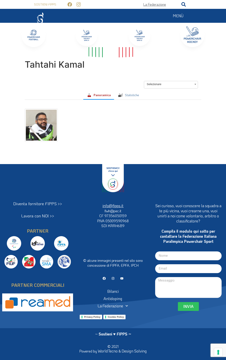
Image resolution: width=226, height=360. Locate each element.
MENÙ (178, 15)
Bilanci (113, 291)
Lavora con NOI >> (37, 215)
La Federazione (110, 305)
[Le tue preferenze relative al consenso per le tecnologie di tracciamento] (218, 352)
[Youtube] (122, 278)
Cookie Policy (116, 316)
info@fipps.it (112, 205)
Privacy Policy (92, 316)
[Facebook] (104, 278)
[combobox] (171, 84)
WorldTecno (108, 351)
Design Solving (134, 351)
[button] (183, 4)
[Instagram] (113, 278)
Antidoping (113, 298)
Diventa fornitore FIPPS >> (37, 203)
